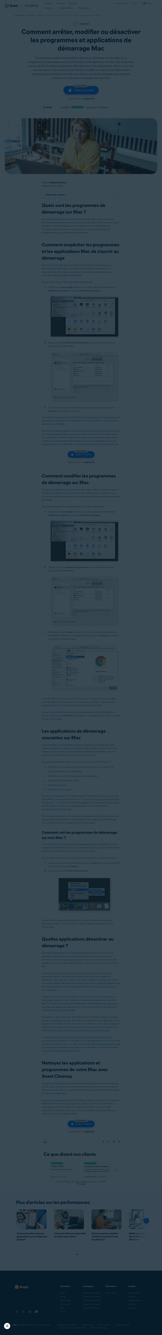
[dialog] (81, 667)
